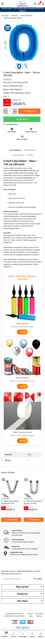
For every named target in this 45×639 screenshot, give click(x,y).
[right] (42, 500)
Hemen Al (23, 119)
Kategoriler (22, 594)
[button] (39, 3)
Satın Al (22, 332)
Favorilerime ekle (11, 124)
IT (28, 460)
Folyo (30, 454)
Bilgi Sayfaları (22, 587)
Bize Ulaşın (22, 601)
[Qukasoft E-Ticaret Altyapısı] (22, 628)
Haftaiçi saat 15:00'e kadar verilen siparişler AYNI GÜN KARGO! (23, 9)
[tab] (15, 150)
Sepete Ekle (30, 111)
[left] (3, 500)
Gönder (39, 579)
